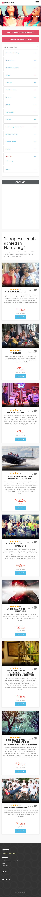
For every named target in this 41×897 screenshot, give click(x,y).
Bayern (8, 75)
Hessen (8, 104)
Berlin (7, 169)
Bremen (8, 97)
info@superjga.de (9, 853)
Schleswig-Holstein (11, 134)
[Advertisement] (20, 207)
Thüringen (9, 82)
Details (20, 317)
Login (3, 863)
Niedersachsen (10, 60)
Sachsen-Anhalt (11, 141)
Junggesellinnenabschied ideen (20, 32)
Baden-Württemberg (12, 53)
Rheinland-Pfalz (11, 90)
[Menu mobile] (37, 3)
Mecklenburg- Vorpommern (15, 127)
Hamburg (9, 156)
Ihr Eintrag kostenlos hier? (10, 861)
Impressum (5, 865)
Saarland (8, 119)
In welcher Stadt (12, 47)
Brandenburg (10, 112)
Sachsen (8, 149)
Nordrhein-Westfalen (12, 68)
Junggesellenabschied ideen (20, 39)
